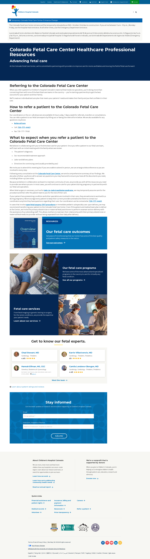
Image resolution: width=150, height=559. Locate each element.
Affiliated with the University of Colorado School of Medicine (46, 549)
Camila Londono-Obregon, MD (84, 366)
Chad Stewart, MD (30, 353)
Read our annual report (42, 487)
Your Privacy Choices (38, 545)
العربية (65, 553)
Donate (135, 2)
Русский (55, 553)
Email (25, 412)
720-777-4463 (24, 127)
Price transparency (61, 512)
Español (43, 2)
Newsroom (58, 509)
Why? (34, 374)
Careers (49, 2)
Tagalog (88, 553)
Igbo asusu (112, 553)
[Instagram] (120, 543)
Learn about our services (26, 321)
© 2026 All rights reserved (62, 542)
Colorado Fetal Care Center (49, 174)
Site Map (50, 542)
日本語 (94, 553)
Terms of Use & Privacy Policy (37, 542)
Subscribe (59, 436)
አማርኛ (61, 553)
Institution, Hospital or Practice (34, 423)
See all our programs (73, 280)
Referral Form (20, 123)
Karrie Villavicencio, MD (80, 353)
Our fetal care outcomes (68, 232)
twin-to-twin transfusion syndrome (58, 190)
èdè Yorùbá (32, 556)
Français (77, 553)
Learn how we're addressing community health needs (44, 481)
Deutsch (71, 553)
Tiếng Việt (37, 553)
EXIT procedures (48, 205)
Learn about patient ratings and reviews (28, 387)
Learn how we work (40, 476)
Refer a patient (83, 509)
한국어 (43, 553)
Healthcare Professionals (61, 2)
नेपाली (82, 553)
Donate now (91, 478)
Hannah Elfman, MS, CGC (33, 366)
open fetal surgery (33, 205)
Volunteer (35, 512)
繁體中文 (49, 553)
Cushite (99, 553)
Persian (105, 553)
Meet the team (58, 380)
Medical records (38, 509)
